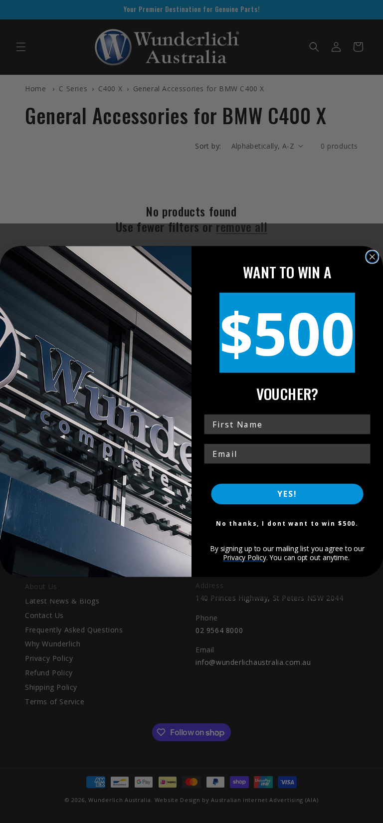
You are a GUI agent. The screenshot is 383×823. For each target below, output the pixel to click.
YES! (287, 493)
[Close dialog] (373, 257)
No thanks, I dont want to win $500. (287, 523)
